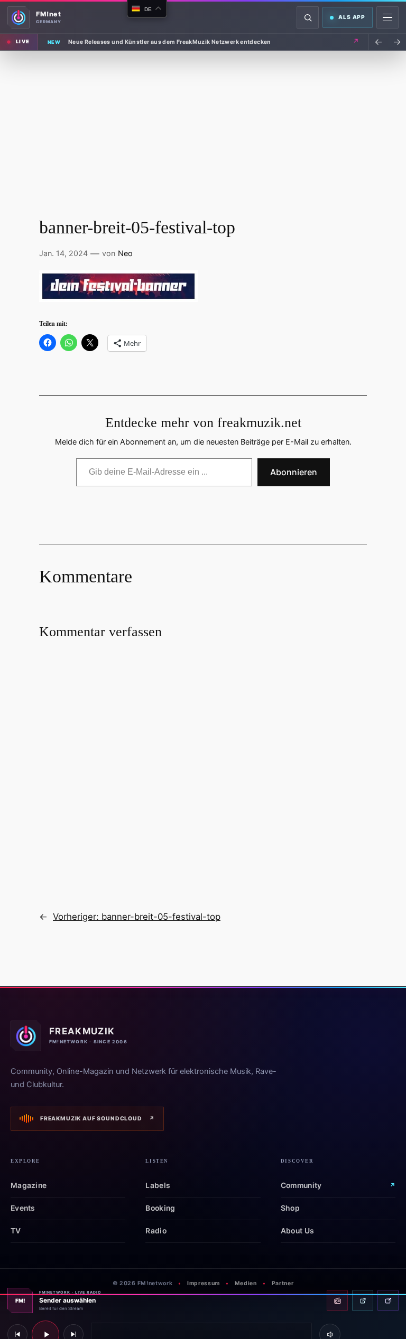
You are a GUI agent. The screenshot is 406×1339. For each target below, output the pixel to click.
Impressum (203, 1283)
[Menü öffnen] (387, 17)
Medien (246, 1283)
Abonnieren (293, 472)
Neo (125, 253)
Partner (283, 1283)
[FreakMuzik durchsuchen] (308, 17)
